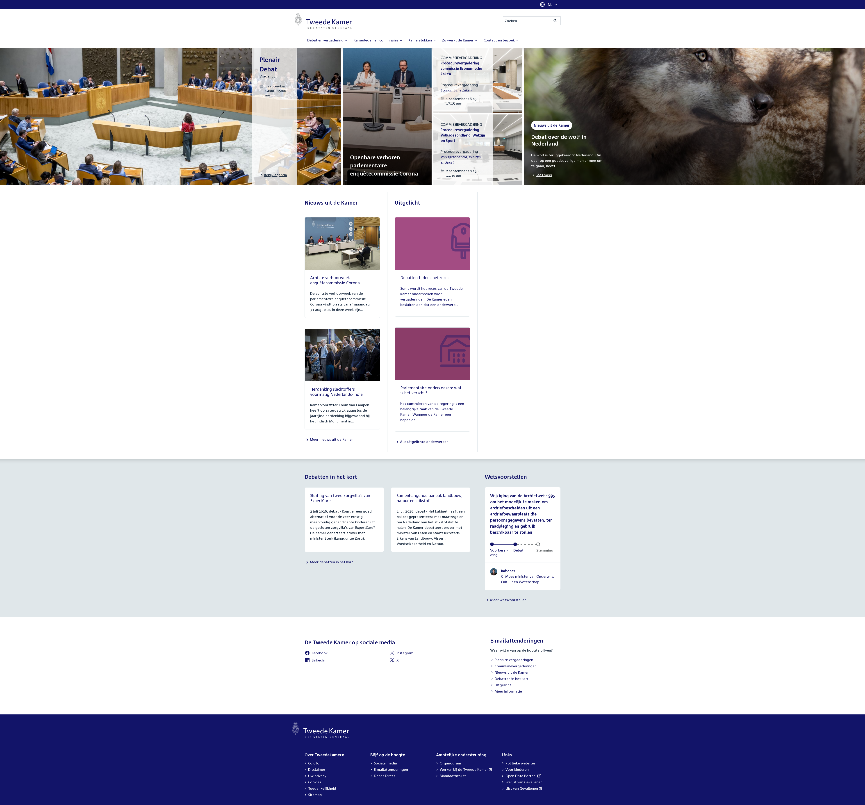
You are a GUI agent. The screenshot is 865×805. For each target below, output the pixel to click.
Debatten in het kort (509, 679)
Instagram (401, 654)
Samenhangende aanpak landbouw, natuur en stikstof (429, 498)
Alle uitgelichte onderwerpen (424, 441)
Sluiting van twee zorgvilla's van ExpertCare (340, 498)
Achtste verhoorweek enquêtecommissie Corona (335, 280)
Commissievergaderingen (513, 666)
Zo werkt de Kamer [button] (458, 40)
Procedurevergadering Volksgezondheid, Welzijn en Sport (463, 135)
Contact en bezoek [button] (500, 40)
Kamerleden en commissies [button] (376, 40)
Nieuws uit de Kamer (509, 672)
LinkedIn (315, 661)
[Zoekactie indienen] (555, 20)
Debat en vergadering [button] (325, 40)
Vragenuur (268, 76)
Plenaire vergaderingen (511, 660)
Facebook (316, 654)
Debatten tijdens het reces (424, 277)
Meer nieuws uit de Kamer (331, 439)
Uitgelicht (500, 685)
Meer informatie (508, 691)
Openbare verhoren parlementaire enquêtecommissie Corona (384, 165)
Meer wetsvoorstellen (508, 599)
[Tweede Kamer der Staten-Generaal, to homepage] (323, 21)
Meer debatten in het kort (331, 562)
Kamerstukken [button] (420, 40)
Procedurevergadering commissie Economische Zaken (461, 68)
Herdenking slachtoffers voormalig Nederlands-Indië (336, 392)
